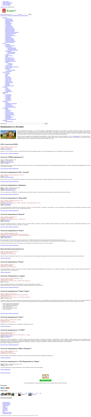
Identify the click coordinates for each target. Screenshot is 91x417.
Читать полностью (4, 153)
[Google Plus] (8, 388)
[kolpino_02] (23, 394)
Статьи (4, 406)
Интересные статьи (7, 413)
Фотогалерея (5, 405)
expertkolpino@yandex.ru (9, 177)
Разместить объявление (5, 372)
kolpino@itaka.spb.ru (8, 236)
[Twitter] (3, 388)
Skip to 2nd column (7, 4)
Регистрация (25, 15)
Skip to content (6, 1)
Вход (4, 411)
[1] (40, 393)
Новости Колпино (7, 403)
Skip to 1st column (6, 3)
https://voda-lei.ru (76, 136)
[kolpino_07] (19, 395)
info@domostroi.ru (7, 204)
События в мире (6, 404)
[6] (9, 395)
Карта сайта (5, 410)
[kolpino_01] (5, 395)
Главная (2, 6)
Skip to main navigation (7, 2)
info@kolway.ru (7, 220)
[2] (26, 393)
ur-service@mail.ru (7, 149)
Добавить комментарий (13, 153)
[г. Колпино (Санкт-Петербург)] (8, 13)
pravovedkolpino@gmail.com (9, 190)
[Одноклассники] (5, 388)
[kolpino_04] (34, 394)
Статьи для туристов (7, 412)
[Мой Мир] (7, 388)
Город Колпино (6, 402)
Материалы (5, 407)
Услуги (5, 6)
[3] (16, 393)
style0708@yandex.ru (8, 335)
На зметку (5, 409)
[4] (12, 395)
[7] (2, 395)
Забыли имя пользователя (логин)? (14, 15)
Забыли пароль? (3, 15)
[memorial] (30, 395)
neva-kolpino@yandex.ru (9, 162)
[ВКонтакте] (1, 388)
